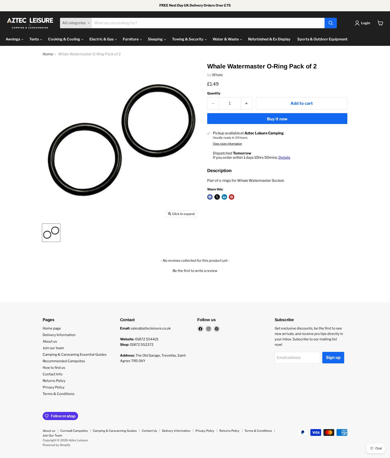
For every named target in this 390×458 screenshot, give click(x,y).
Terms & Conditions (58, 394)
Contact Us (149, 430)
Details (284, 157)
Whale (217, 75)
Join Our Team (52, 435)
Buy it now (277, 119)
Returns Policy (54, 381)
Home (48, 54)
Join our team (53, 348)
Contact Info (53, 374)
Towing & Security (188, 39)
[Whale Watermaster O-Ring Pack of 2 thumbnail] (51, 233)
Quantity (214, 93)
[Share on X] (217, 197)
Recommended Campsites (64, 361)
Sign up (333, 357)
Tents (34, 39)
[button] (195, 270)
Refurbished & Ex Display (269, 39)
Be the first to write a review (195, 271)
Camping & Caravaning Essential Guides (75, 355)
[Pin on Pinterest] (231, 197)
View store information (227, 143)
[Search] (331, 23)
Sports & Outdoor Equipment (322, 39)
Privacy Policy (54, 387)
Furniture (131, 39)
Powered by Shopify (56, 445)
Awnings (13, 39)
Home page (52, 328)
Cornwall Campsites (74, 430)
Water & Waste (226, 39)
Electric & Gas (101, 39)
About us (50, 341)
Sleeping (155, 39)
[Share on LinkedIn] (224, 197)
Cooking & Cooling (64, 39)
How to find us (54, 368)
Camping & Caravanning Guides (115, 430)
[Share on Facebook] (210, 197)
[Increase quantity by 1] (246, 103)
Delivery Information (59, 335)
